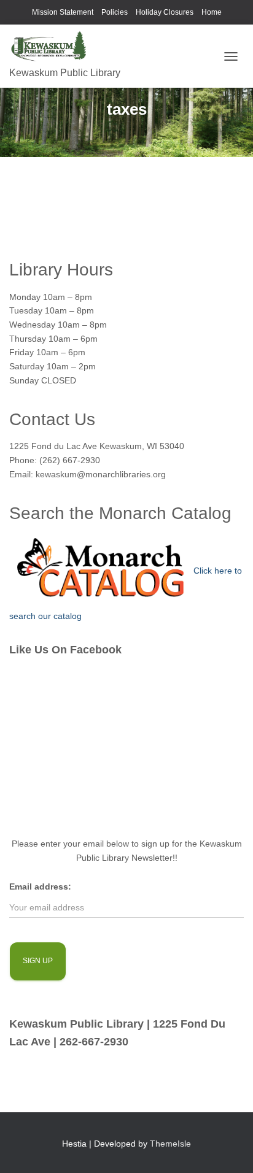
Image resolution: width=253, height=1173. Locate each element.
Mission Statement (62, 12)
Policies (114, 12)
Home (211, 12)
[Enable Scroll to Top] (228, 1148)
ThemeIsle (170, 1143)
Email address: (40, 886)
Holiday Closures (164, 12)
